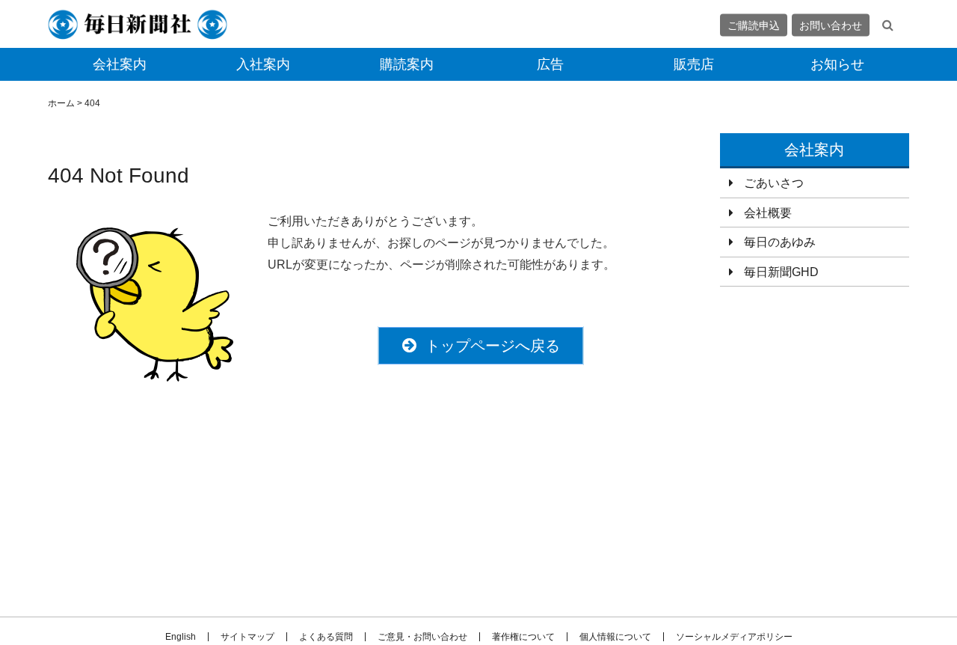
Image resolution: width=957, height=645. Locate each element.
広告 (550, 64)
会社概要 (768, 213)
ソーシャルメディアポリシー (734, 637)
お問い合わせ (830, 25)
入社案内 (263, 64)
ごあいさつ (774, 183)
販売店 (694, 64)
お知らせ (837, 64)
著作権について (523, 637)
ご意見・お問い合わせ (422, 637)
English (180, 637)
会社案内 (120, 64)
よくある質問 (326, 637)
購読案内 (407, 64)
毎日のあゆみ (780, 242)
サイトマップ (247, 637)
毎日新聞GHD (781, 272)
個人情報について (615, 637)
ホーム (61, 103)
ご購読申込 (753, 25)
